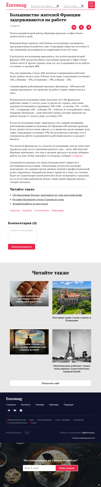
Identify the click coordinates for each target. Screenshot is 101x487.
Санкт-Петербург (62, 420)
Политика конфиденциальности (83, 438)
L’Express (77, 155)
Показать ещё (50, 383)
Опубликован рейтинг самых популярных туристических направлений (71, 368)
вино (31, 420)
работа (27, 210)
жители (15, 210)
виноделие (78, 420)
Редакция (68, 404)
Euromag (16, 5)
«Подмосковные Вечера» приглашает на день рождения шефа (47, 195)
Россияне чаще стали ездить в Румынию (72, 319)
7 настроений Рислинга (16, 423)
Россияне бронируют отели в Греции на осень (38, 199)
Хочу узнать (67, 468)
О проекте (11, 404)
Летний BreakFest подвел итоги (30, 203)
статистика (42, 210)
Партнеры (54, 404)
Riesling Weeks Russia (16, 420)
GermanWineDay (44, 420)
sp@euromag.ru (88, 433)
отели (33, 423)
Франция (57, 210)
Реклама (40, 404)
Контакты (25, 404)
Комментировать (22, 246)
